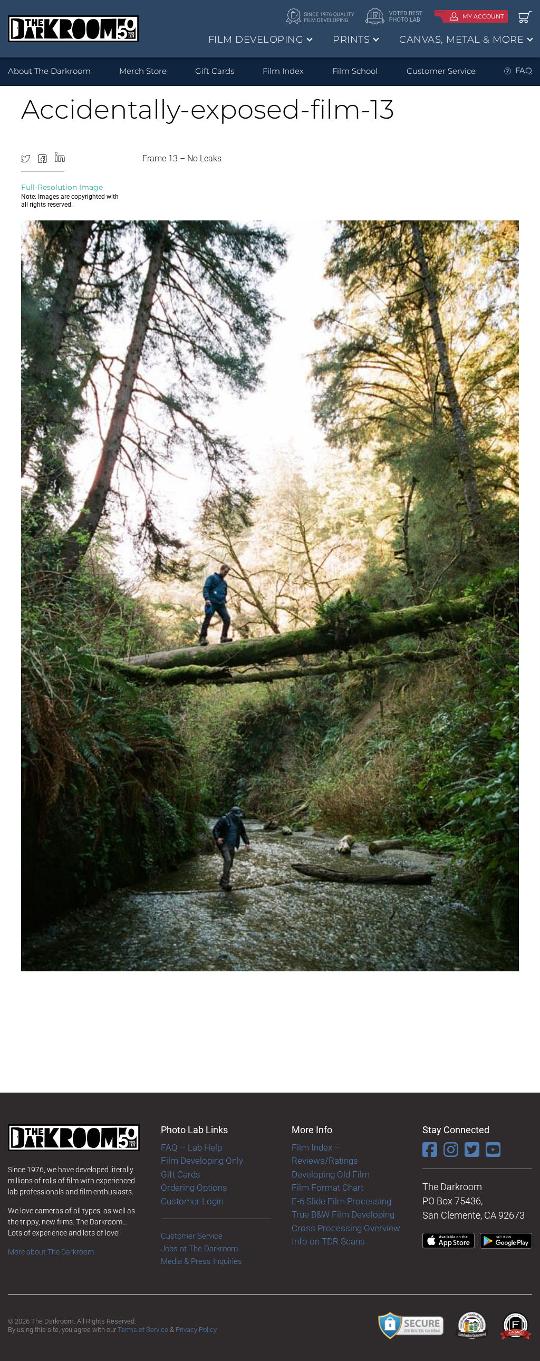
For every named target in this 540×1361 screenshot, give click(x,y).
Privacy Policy (196, 1330)
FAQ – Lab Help (191, 1147)
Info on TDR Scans (328, 1241)
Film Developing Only (202, 1160)
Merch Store (143, 71)
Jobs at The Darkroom (199, 1248)
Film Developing (256, 39)
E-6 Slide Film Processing (341, 1201)
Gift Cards (214, 71)
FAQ (523, 70)
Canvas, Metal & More (461, 39)
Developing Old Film (331, 1174)
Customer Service (441, 71)
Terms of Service (143, 1330)
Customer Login (192, 1201)
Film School (355, 71)
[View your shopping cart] (525, 17)
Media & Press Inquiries (201, 1261)
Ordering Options (194, 1187)
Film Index (283, 71)
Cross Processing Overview (346, 1228)
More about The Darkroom (51, 1252)
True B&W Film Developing (343, 1214)
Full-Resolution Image (62, 187)
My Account (483, 16)
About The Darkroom (49, 71)
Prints (351, 39)
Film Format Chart (327, 1187)
